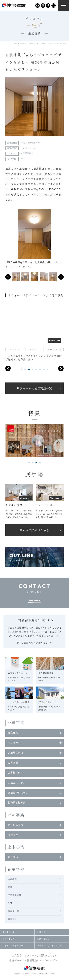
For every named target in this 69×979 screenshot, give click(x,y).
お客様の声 (14, 772)
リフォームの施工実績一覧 (34, 388)
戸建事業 (23, 43)
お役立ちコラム (17, 782)
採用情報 (12, 919)
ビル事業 (16, 815)
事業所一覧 (13, 911)
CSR (10, 903)
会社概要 (12, 879)
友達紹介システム (18, 792)
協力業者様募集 (17, 802)
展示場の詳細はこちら (34, 530)
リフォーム (42, 43)
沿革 (10, 887)
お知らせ (41, 932)
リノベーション (28, 148)
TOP (15, 43)
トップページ (9, 932)
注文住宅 (13, 732)
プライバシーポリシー (13, 946)
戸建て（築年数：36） (31, 142)
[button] (8, 277)
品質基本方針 (14, 895)
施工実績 (32, 43)
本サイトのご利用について (49, 946)
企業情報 (16, 869)
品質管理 (13, 762)
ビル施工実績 (15, 825)
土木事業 (16, 847)
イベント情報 (9, 939)
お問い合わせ (43, 939)
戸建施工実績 (15, 752)
